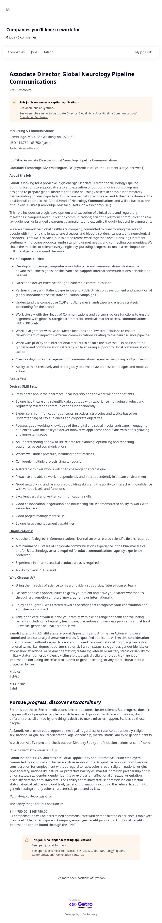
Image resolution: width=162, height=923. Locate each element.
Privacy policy (72, 914)
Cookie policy (90, 914)
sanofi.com (141, 742)
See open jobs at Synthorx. (37, 108)
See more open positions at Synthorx (81, 878)
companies (16, 52)
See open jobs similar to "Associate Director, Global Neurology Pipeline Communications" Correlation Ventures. (78, 115)
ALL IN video (35, 742)
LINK (71, 825)
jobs (34, 52)
